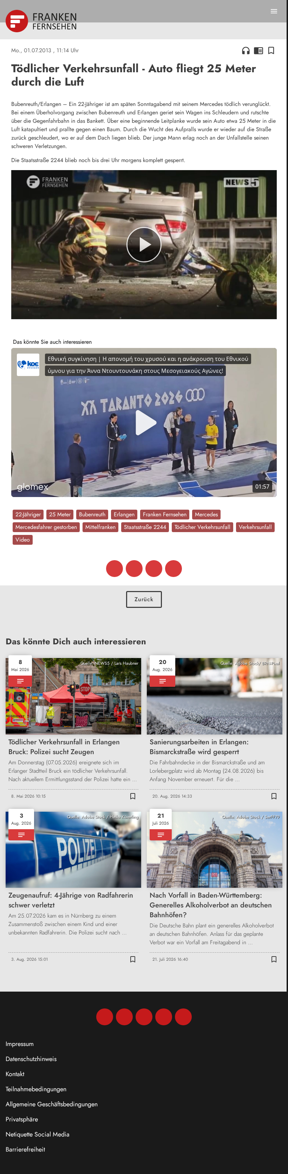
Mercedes (206, 514)
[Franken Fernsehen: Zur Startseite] (42, 21)
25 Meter (60, 514)
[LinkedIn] (163, 1016)
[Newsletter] (183, 1016)
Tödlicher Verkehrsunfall (202, 527)
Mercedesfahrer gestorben (46, 527)
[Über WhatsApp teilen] (153, 568)
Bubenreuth (92, 514)
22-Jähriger (28, 514)
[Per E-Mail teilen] (173, 568)
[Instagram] (124, 1016)
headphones (246, 50)
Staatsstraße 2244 (145, 527)
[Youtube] (144, 1016)
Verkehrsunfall (255, 527)
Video (22, 540)
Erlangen (124, 514)
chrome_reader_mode (258, 50)
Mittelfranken (100, 527)
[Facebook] (104, 1016)
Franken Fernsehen (164, 514)
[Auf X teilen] (134, 568)
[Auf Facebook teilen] (114, 568)
